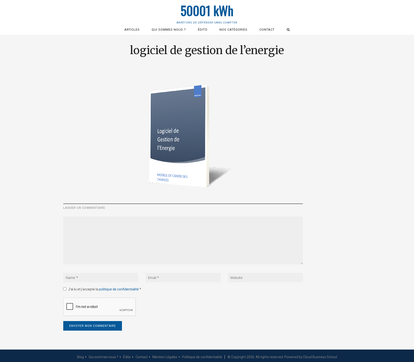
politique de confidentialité (119, 289)
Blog (80, 357)
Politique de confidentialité (202, 357)
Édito (127, 357)
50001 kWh (207, 10)
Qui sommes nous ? (103, 357)
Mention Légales (164, 357)
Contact (142, 357)
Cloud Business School (320, 357)
